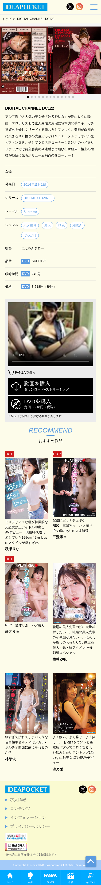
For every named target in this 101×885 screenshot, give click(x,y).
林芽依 (10, 759)
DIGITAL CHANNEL (37, 198)
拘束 (61, 225)
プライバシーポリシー (30, 826)
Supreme (30, 212)
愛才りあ (12, 631)
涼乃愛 (58, 769)
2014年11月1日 (34, 184)
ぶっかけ (30, 235)
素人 (47, 225)
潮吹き (77, 225)
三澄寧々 (60, 537)
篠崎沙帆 (60, 659)
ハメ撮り (30, 225)
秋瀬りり (12, 549)
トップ (6, 19)
